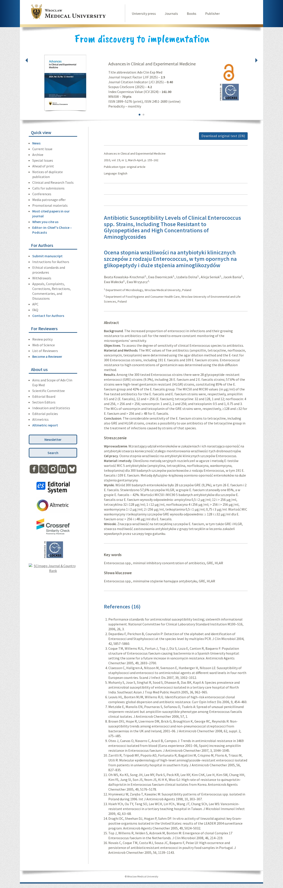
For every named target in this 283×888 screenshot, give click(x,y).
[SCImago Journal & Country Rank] (53, 570)
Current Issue (42, 149)
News (36, 143)
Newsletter (52, 439)
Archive (37, 154)
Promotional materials (50, 205)
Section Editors (43, 402)
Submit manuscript (47, 256)
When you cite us (45, 222)
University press (144, 13)
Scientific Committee (48, 390)
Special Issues (42, 160)
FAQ (35, 310)
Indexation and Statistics (51, 408)
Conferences (41, 194)
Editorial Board (43, 396)
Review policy (42, 339)
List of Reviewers (45, 350)
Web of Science (43, 345)
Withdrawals (41, 278)
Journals (171, 13)
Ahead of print (43, 166)
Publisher (212, 13)
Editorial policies (45, 413)
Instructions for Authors (50, 261)
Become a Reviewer (47, 356)
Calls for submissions (48, 188)
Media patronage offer (49, 199)
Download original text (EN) (223, 136)
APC (35, 304)
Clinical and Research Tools (53, 182)
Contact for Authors (48, 315)
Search (53, 453)
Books (191, 13)
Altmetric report (45, 425)
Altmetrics (40, 419)
